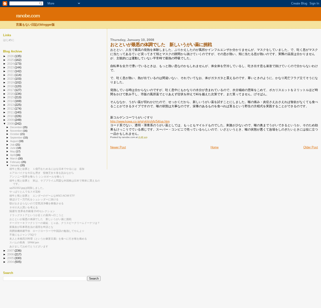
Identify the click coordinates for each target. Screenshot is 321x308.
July (13, 144)
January (15, 165)
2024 (11, 63)
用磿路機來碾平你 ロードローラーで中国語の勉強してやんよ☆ (46, 230)
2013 (11, 104)
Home (215, 147)
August (14, 141)
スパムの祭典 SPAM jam (24, 242)
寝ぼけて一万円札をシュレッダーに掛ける (34, 199)
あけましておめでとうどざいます (28, 246)
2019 (11, 82)
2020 (11, 78)
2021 (11, 74)
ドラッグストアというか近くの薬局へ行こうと (36, 215)
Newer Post (118, 147)
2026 (11, 56)
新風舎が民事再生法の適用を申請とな (31, 226)
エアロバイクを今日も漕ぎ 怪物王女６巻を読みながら (41, 172)
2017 (11, 89)
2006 (11, 254)
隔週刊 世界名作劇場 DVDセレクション (32, 211)
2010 (11, 116)
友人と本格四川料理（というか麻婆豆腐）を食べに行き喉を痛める (48, 238)
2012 (11, 108)
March (14, 158)
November (16, 130)
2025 (11, 59)
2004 (11, 261)
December (16, 127)
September (16, 137)
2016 (11, 93)
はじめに (8, 39)
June (13, 147)
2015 (11, 97)
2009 (11, 119)
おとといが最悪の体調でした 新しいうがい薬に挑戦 (40, 219)
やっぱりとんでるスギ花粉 (24, 191)
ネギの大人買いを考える (23, 207)
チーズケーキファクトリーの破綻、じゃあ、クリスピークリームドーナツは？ (54, 222)
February (15, 162)
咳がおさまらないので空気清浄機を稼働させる (36, 203)
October (15, 134)
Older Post (310, 147)
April (13, 155)
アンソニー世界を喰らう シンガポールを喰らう (36, 176)
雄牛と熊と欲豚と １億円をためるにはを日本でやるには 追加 (46, 168)
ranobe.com (28, 15)
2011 (11, 112)
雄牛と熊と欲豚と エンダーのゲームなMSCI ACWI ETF (42, 195)
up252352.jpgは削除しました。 (27, 187)
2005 (11, 258)
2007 (11, 250)
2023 (11, 67)
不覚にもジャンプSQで (22, 234)
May (13, 151)
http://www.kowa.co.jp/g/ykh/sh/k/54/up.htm (140, 121)
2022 (11, 71)
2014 (11, 101)
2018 (11, 86)
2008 (11, 123)
